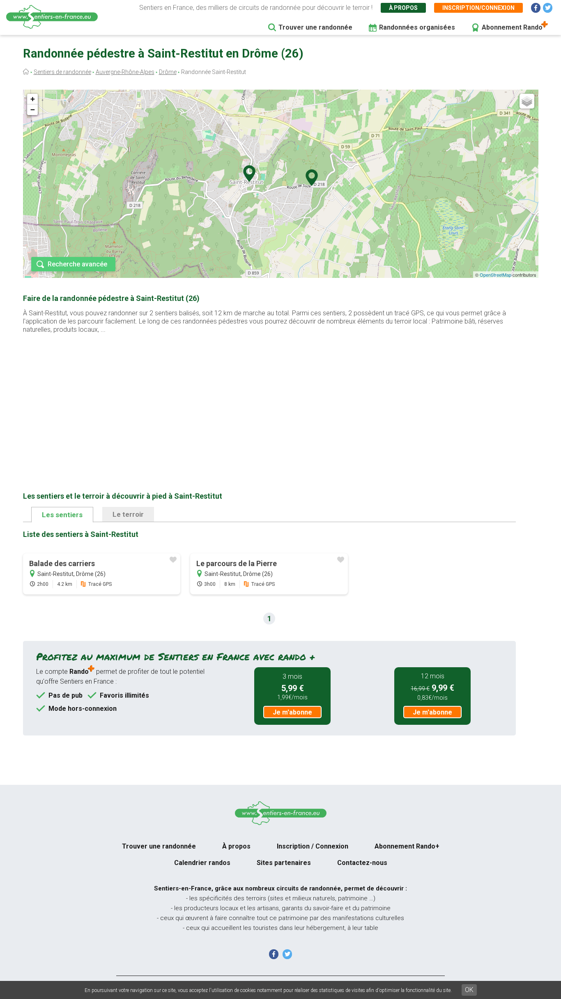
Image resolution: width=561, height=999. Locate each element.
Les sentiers (62, 515)
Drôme (168, 72)
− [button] (32, 109)
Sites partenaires (284, 863)
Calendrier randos (202, 863)
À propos (403, 8)
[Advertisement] (269, 399)
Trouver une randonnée (315, 27)
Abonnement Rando (512, 27)
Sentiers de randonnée (62, 72)
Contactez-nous (362, 863)
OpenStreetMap (495, 274)
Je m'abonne (292, 712)
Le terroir (128, 514)
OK (469, 990)
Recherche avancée (77, 264)
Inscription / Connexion (312, 846)
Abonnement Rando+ (407, 846)
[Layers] (527, 101)
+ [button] (32, 99)
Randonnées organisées (417, 27)
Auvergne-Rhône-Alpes (125, 72)
